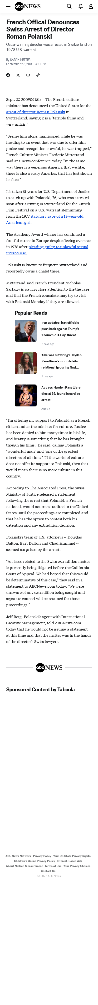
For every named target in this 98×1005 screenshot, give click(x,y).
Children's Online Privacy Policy (34, 861)
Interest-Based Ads (69, 861)
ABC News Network (18, 856)
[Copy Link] (38, 75)
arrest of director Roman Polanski (35, 111)
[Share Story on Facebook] (8, 75)
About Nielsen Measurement (24, 866)
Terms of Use (53, 866)
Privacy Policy (42, 856)
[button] (8, 6)
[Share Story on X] (18, 75)
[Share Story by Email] (28, 75)
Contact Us (48, 871)
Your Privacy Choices (76, 866)
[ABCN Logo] (27, 6)
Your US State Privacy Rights (72, 856)
